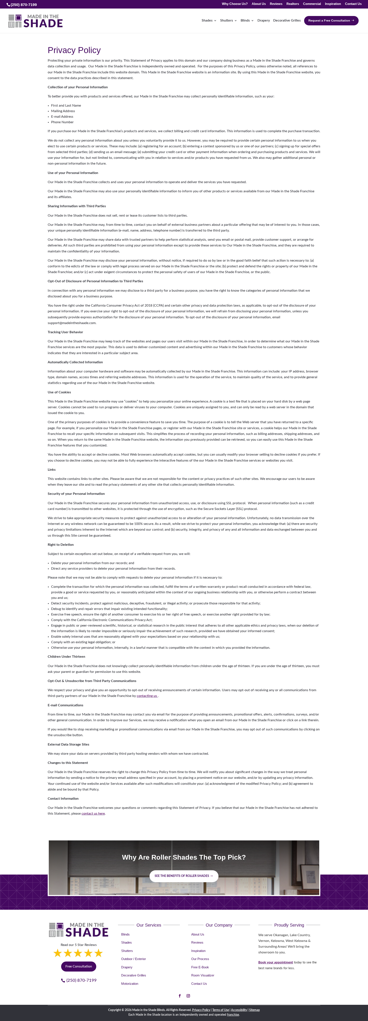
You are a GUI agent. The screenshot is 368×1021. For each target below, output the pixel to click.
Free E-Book (200, 967)
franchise (233, 1014)
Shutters (226, 20)
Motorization (129, 983)
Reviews (276, 4)
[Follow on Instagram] (188, 995)
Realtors (292, 4)
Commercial (312, 4)
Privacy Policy (201, 1010)
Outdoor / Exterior (133, 959)
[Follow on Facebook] (179, 995)
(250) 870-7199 (81, 980)
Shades (207, 20)
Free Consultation (78, 966)
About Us (259, 4)
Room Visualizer (202, 975)
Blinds (245, 20)
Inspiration (333, 4)
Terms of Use (220, 1010)
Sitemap (254, 1010)
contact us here (93, 813)
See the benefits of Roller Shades (182, 876)
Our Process (200, 959)
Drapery (263, 20)
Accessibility (239, 1010)
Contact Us (353, 4)
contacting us (147, 696)
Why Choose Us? (235, 4)
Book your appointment (275, 962)
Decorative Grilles (287, 20)
